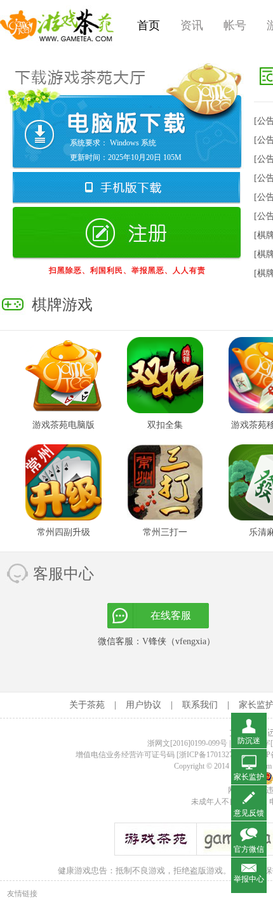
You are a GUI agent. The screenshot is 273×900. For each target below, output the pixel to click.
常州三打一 (165, 532)
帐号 (234, 25)
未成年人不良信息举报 (230, 801)
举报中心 (249, 879)
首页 (148, 25)
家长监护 (249, 776)
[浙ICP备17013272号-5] (214, 754)
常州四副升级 (63, 532)
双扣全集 (165, 425)
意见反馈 (249, 813)
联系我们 (200, 705)
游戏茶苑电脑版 (63, 425)
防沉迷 (248, 740)
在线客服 (170, 615)
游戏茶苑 (57, 25)
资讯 (191, 25)
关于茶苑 (87, 705)
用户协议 (143, 705)
